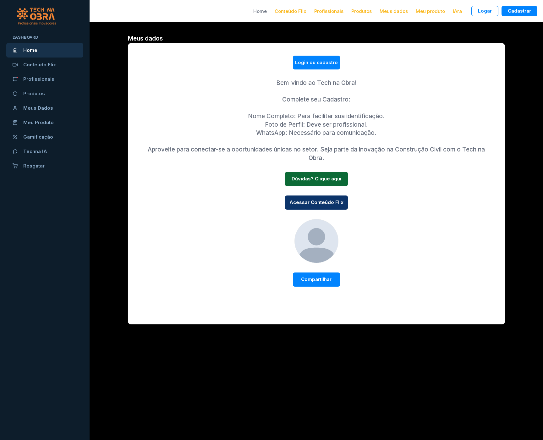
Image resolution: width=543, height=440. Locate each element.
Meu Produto (38, 122)
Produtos (34, 93)
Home (30, 50)
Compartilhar (316, 279)
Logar (485, 11)
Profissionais (38, 79)
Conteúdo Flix (39, 64)
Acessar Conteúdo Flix (316, 202)
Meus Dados (38, 108)
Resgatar (34, 165)
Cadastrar (519, 11)
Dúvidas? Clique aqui (316, 179)
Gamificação (38, 137)
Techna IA (35, 151)
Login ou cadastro (316, 62)
